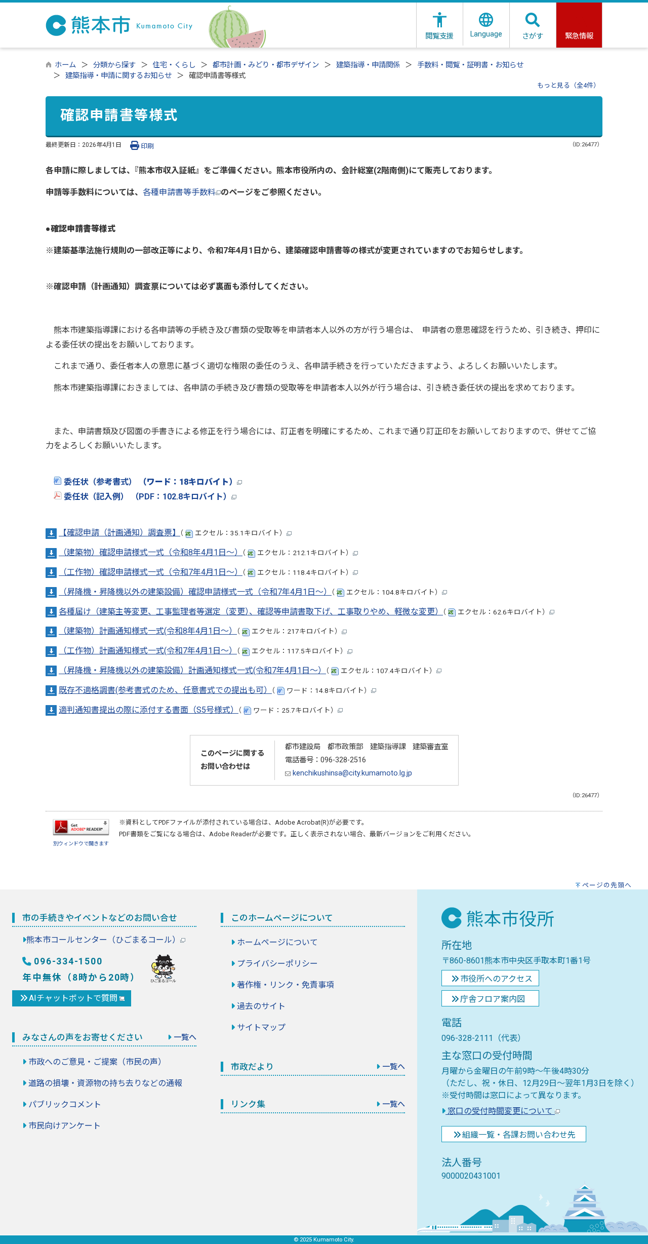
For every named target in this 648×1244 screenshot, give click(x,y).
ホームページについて (277, 942)
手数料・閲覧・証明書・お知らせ (470, 65)
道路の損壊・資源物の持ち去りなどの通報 (105, 1083)
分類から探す (114, 65)
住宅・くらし (174, 65)
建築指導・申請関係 (368, 65)
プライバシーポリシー (277, 963)
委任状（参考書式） (149, 482)
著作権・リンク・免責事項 (285, 985)
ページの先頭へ (607, 885)
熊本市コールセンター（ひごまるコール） (103, 940)
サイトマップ (261, 1027)
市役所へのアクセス (496, 979)
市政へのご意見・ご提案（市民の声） (97, 1062)
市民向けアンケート (64, 1126)
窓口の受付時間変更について (500, 1111)
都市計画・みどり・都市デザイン (266, 65)
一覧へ (185, 1037)
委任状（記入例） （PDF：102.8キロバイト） (146, 496)
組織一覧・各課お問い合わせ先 (519, 1135)
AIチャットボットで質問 (74, 998)
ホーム (65, 65)
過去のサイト (261, 1006)
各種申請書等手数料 (179, 192)
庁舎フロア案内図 (492, 999)
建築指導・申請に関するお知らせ (118, 75)
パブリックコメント (64, 1104)
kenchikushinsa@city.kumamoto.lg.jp (351, 773)
